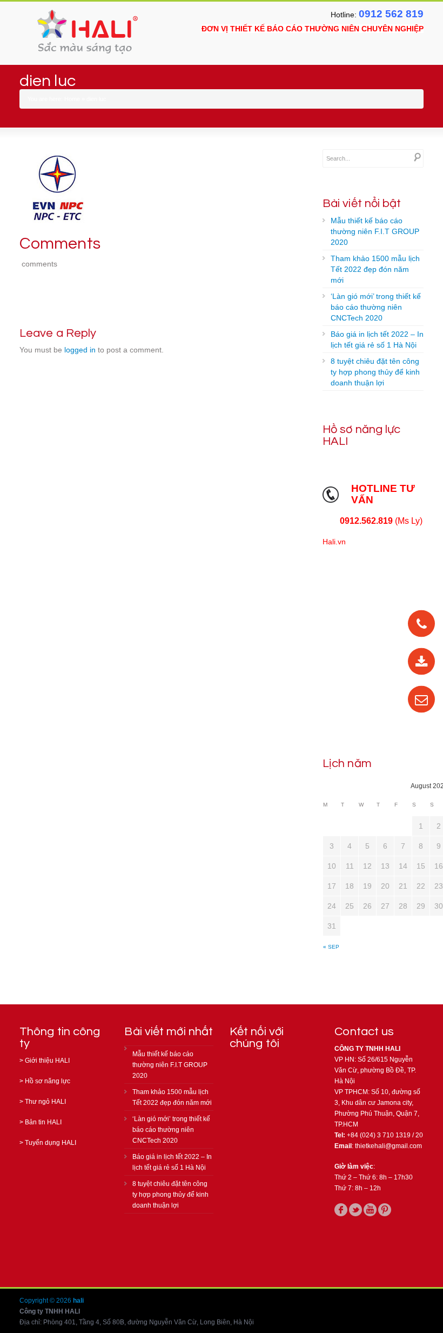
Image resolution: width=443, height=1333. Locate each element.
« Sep (331, 947)
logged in (80, 349)
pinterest (384, 1209)
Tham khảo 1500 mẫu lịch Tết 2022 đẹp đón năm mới (375, 269)
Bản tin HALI (43, 1122)
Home (72, 99)
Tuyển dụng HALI (50, 1143)
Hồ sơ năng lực (47, 1081)
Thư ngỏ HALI (45, 1101)
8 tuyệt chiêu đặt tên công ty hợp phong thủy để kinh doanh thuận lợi (375, 372)
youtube (370, 1209)
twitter (355, 1209)
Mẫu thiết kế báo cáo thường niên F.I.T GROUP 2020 (375, 231)
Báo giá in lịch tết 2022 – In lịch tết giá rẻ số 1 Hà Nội (377, 339)
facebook (340, 1209)
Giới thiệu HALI (47, 1060)
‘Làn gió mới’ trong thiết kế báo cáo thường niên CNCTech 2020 (376, 307)
